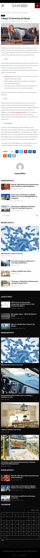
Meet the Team (23, 555)
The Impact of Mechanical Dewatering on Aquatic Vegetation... (24, 282)
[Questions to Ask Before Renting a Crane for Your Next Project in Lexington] (5, 209)
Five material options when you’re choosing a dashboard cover (17, 396)
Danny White (5, 21)
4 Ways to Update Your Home (21, 271)
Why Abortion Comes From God (12, 253)
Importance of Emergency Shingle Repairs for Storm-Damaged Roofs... (24, 487)
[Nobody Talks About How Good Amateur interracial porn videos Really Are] (5, 187)
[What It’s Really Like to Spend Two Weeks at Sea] (5, 326)
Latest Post (6, 297)
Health (3, 15)
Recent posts (7, 222)
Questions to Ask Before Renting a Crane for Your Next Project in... (23, 207)
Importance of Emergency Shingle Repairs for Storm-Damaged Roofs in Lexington (24, 196)
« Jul (2, 540)
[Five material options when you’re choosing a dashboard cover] (5, 263)
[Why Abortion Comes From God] (20, 238)
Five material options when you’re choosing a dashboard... (23, 262)
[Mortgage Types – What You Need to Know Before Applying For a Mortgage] (5, 316)
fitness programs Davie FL (19, 112)
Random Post (7, 180)
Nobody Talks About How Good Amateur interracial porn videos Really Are (25, 185)
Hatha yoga (7, 76)
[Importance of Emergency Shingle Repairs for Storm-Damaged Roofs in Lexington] (5, 197)
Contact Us (14, 555)
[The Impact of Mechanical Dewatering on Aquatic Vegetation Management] (5, 284)
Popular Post (7, 470)
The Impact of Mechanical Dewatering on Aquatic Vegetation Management (18, 463)
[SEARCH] (37, 216)
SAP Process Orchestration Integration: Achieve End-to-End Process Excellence (22, 304)
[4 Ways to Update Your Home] (5, 273)
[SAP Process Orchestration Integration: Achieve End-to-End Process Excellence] (5, 305)
